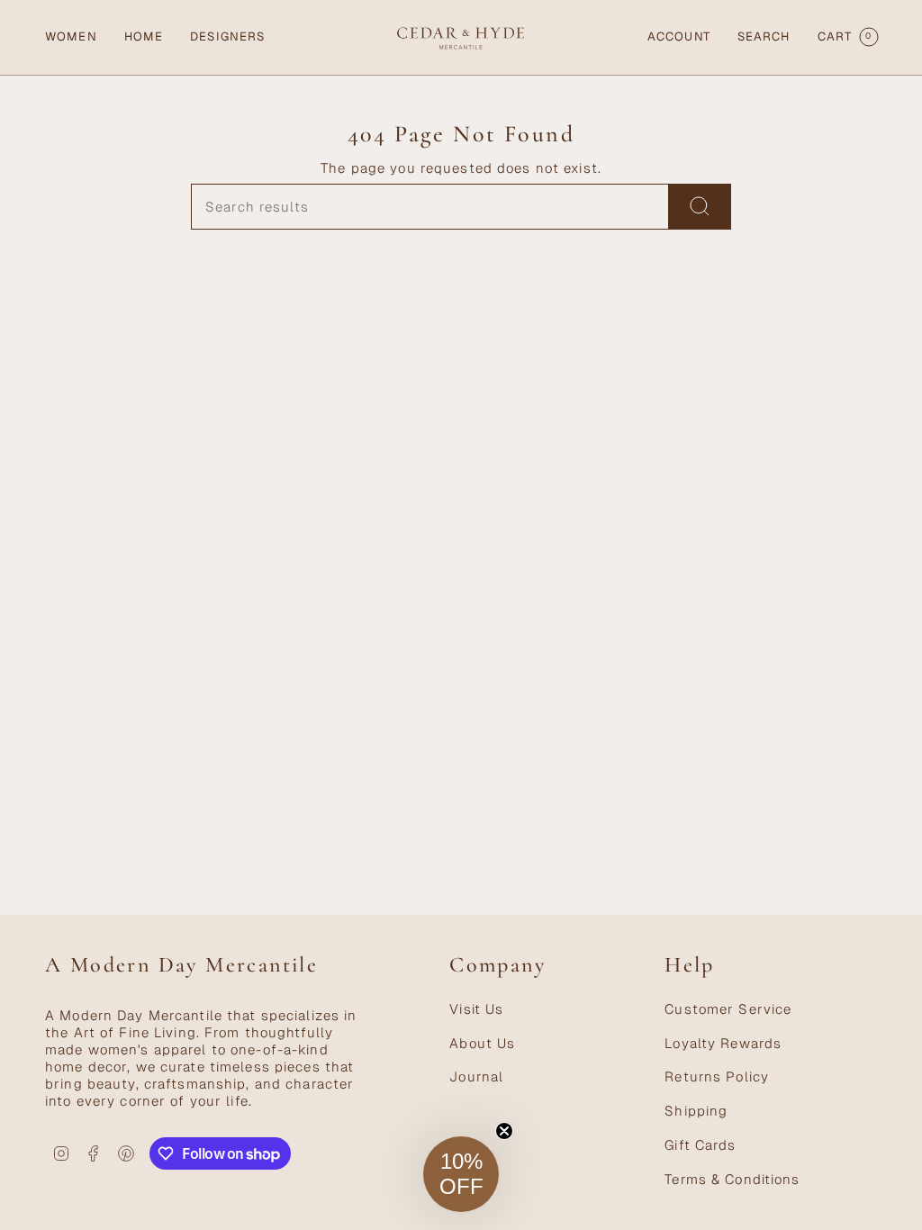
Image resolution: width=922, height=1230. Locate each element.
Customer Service (727, 1008)
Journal (476, 1076)
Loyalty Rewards (723, 1043)
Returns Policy (716, 1076)
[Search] (700, 207)
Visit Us (476, 1008)
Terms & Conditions (732, 1179)
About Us (482, 1043)
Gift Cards (700, 1144)
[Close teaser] (504, 1131)
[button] (71, 37)
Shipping (696, 1110)
